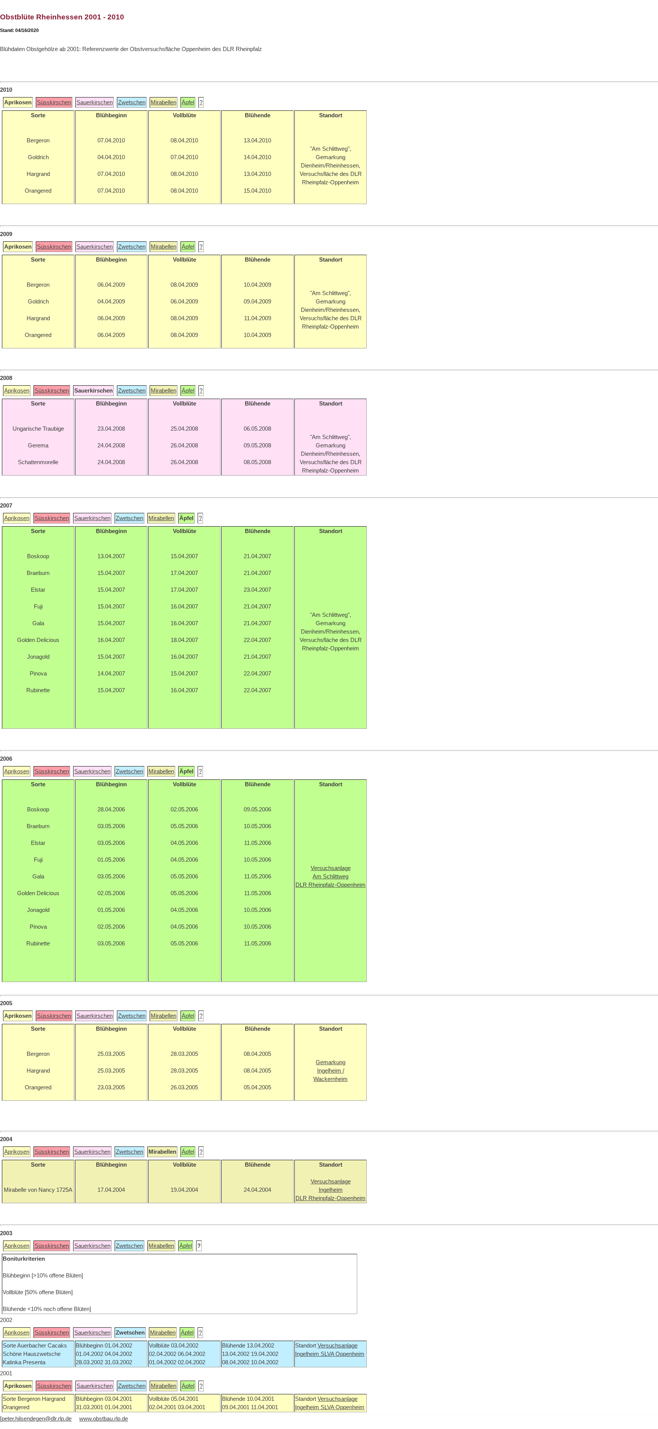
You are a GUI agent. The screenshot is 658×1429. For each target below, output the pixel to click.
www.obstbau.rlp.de (103, 1419)
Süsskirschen (54, 102)
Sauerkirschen (95, 102)
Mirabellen (163, 102)
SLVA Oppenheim (342, 1354)
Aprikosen (16, 391)
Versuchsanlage (338, 1346)
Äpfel (188, 102)
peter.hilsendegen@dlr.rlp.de (37, 1419)
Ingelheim (308, 1354)
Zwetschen (131, 102)
